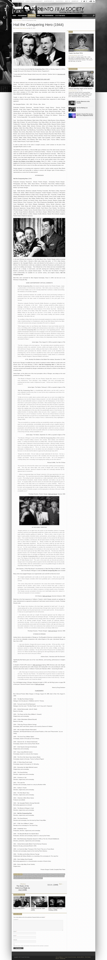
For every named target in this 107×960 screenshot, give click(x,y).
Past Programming (47, 15)
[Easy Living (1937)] (21, 906)
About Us (67, 1)
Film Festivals (59, 1)
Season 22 (17, 878)
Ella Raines (49, 874)
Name (15, 931)
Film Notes (32, 15)
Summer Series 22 (26, 878)
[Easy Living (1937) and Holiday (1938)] (56, 906)
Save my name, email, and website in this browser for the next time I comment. (31, 945)
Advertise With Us (49, 1)
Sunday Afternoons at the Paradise (83, 102)
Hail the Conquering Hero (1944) (23, 876)
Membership (75, 1)
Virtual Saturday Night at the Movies (81, 88)
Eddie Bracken (27, 874)
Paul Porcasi (37, 876)
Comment (15, 919)
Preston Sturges (47, 876)
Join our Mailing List (18, 1)
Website (15, 939)
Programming (22, 15)
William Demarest (37, 878)
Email (15, 935)
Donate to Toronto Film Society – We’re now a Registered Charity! (85, 114)
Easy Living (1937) (18, 908)
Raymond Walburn (59, 876)
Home (14, 15)
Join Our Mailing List (81, 107)
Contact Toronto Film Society (34, 1)
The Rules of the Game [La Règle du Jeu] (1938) (22, 888)
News (38, 15)
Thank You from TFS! (76, 53)
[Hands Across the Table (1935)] (39, 906)
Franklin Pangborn (59, 874)
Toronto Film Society (20, 28)
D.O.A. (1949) (53, 885)
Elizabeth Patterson (38, 874)
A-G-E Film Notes (60, 15)
